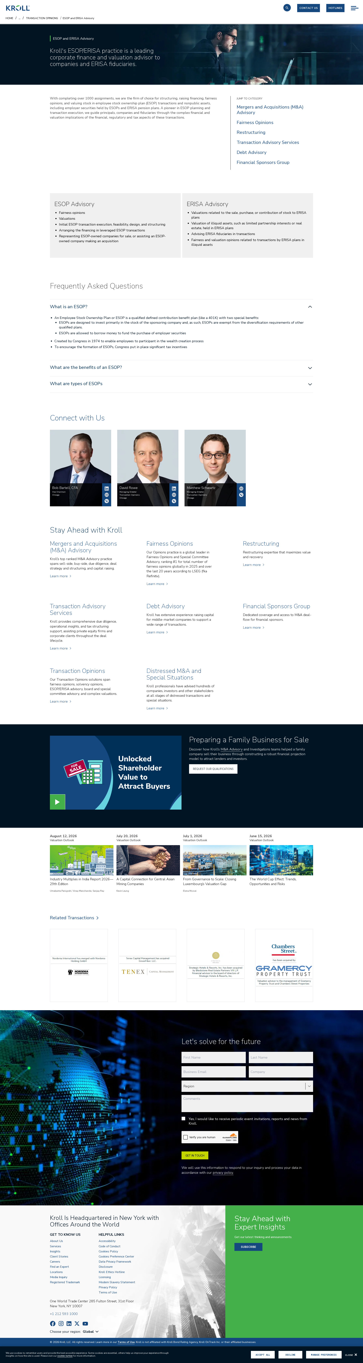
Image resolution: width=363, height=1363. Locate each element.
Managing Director (128, 492)
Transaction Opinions (129, 495)
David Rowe (174, 488)
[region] (181, 1354)
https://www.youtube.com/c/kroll (85, 1324)
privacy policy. (223, 1172)
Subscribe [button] (248, 1246)
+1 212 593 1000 (64, 1314)
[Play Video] (57, 802)
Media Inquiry (58, 1277)
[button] (287, 8)
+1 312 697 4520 (174, 501)
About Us (56, 1241)
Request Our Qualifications (213, 768)
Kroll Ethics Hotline (112, 1272)
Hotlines (335, 8)
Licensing (105, 1277)
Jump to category (249, 98)
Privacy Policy (108, 1287)
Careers (55, 1262)
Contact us (308, 8)
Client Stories (59, 1256)
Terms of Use (108, 1292)
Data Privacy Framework (115, 1262)
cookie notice (65, 1355)
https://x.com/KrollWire (76, 1323)
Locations (56, 1272)
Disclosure (106, 1267)
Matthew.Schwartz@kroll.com (241, 488)
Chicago (55, 495)
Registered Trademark (65, 1282)
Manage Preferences (324, 1354)
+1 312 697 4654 (107, 501)
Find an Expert (59, 1267)
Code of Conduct (109, 1246)
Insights (55, 1251)
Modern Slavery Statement (117, 1282)
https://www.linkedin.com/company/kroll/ (69, 1323)
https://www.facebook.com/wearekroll (53, 1323)
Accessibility (107, 1241)
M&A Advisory (232, 749)
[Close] (355, 1354)
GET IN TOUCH (194, 1155)
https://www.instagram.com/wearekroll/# (61, 1323)
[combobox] (91, 1331)
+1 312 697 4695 (241, 495)
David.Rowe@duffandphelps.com (174, 495)
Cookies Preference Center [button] (116, 1256)
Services (55, 1246)
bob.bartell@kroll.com (107, 495)
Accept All (263, 1354)
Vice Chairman (59, 492)
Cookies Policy (108, 1251)
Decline (290, 1354)
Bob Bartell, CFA (107, 488)
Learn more (59, 576)
